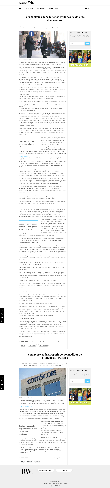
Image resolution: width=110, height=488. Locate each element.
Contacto (64, 470)
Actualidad (29, 8)
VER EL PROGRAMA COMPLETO (79, 65)
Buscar (88, 8)
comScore (37, 461)
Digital (22, 461)
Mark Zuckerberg (43, 345)
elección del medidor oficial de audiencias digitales (36, 400)
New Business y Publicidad (45, 470)
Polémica (23, 345)
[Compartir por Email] (2, 317)
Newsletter (53, 8)
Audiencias (29, 461)
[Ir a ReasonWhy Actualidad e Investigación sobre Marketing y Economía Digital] (26, 2)
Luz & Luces (41, 8)
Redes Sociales (32, 345)
